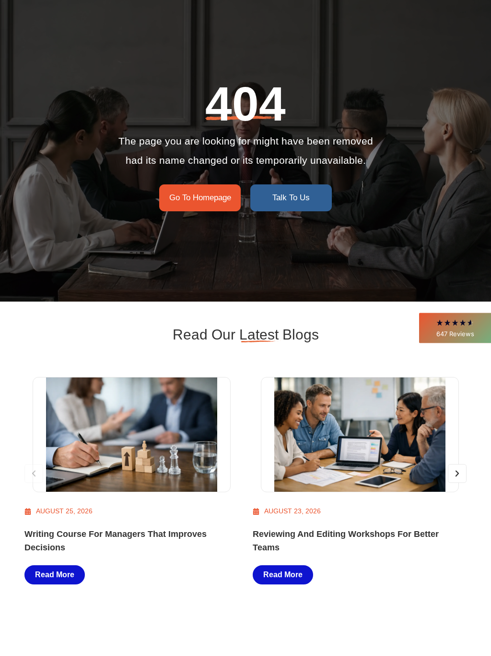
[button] (455, 328)
